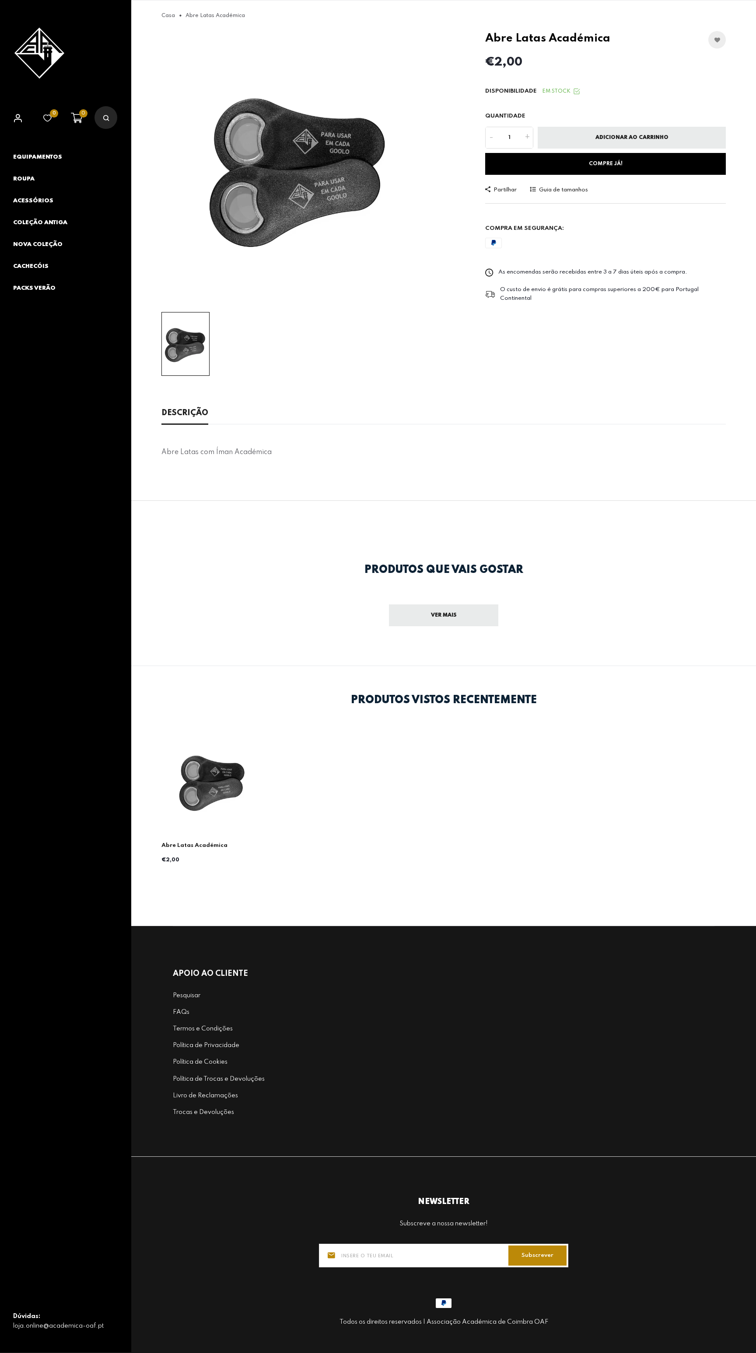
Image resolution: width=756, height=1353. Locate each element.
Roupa (24, 179)
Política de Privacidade (206, 1045)
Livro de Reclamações (205, 1096)
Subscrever (537, 1255)
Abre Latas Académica (194, 845)
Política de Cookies (200, 1062)
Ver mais (444, 615)
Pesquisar (186, 995)
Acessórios (33, 201)
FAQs (181, 1012)
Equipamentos (37, 157)
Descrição (184, 413)
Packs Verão (34, 288)
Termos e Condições (203, 1029)
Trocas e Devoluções (203, 1112)
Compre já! (606, 164)
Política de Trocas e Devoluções (219, 1079)
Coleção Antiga (40, 223)
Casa (168, 15)
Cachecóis (31, 266)
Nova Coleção (38, 244)
